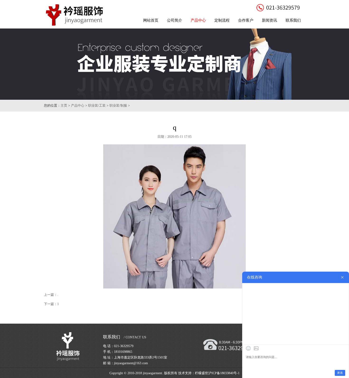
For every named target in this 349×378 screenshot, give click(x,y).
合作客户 (245, 20)
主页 (64, 105)
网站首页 (150, 20)
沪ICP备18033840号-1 (224, 373)
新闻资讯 (269, 20)
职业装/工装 (97, 105)
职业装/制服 (118, 105)
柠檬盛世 (201, 373)
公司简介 (174, 20)
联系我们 (293, 20)
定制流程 (222, 20)
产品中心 (198, 20)
